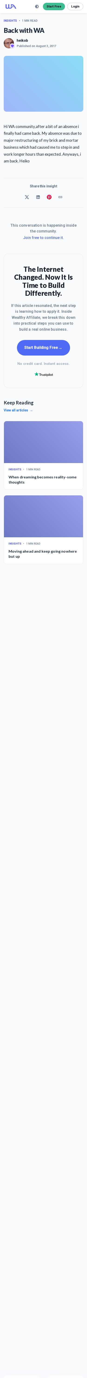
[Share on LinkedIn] (38, 197)
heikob (22, 40)
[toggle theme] (37, 6)
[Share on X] (27, 197)
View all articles (18, 410)
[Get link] (60, 197)
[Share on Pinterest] (49, 197)
